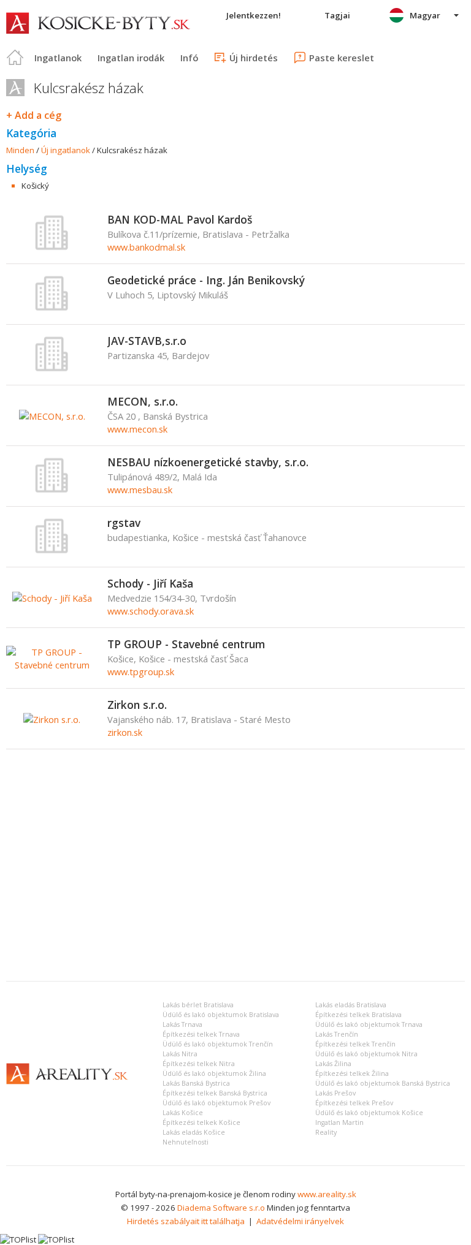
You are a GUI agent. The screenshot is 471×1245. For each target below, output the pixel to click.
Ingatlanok (58, 57)
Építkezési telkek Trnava (201, 1034)
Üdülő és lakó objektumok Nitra (366, 1054)
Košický (35, 185)
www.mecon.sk (137, 429)
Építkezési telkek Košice (201, 1122)
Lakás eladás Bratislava (350, 1005)
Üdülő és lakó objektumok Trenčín (218, 1044)
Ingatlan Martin (339, 1122)
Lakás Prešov (335, 1093)
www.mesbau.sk (139, 489)
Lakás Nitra (180, 1054)
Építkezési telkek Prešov (354, 1103)
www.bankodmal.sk (146, 247)
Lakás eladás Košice (194, 1132)
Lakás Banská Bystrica (196, 1083)
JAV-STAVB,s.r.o (146, 340)
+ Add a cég (33, 115)
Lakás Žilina (333, 1063)
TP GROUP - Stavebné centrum (186, 644)
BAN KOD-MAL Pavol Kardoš (179, 219)
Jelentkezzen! (253, 15)
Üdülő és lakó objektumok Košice (369, 1112)
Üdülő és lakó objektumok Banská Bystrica (382, 1083)
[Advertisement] (235, 880)
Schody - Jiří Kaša (150, 583)
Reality (326, 1132)
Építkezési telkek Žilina (352, 1073)
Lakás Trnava (182, 1024)
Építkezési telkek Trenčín (355, 1044)
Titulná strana (15, 57)
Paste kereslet (341, 57)
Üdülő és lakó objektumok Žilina (214, 1073)
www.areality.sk (326, 1194)
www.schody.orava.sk (150, 611)
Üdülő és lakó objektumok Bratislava (221, 1014)
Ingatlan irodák (131, 57)
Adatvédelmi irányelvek (300, 1221)
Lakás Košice (183, 1112)
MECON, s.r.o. (142, 401)
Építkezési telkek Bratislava (358, 1014)
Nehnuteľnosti (186, 1142)
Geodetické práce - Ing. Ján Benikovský (206, 280)
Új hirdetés (253, 57)
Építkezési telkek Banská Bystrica (215, 1093)
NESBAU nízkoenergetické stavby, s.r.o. (207, 462)
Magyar (425, 15)
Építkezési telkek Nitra (199, 1063)
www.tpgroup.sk (140, 671)
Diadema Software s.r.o (221, 1207)
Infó (189, 57)
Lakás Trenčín (336, 1034)
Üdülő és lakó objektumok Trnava (369, 1024)
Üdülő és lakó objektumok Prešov (216, 1103)
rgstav (123, 522)
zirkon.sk (124, 732)
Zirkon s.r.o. (137, 704)
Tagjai (337, 15)
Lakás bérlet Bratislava (198, 1005)
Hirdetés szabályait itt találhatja (186, 1221)
